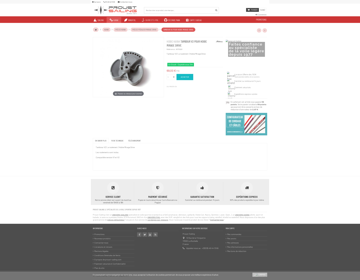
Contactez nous (217, 220)
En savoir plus (100, 140)
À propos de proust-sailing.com (107, 259)
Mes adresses (233, 242)
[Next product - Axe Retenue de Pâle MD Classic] (264, 30)
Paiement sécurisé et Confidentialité (109, 264)
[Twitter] (144, 234)
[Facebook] (139, 234)
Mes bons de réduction (236, 251)
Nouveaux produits (102, 238)
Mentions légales (101, 251)
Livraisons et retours (103, 247)
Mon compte (230, 228)
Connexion (261, 14)
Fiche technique (117, 140)
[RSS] (155, 234)
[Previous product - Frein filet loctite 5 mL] (259, 30)
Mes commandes (234, 234)
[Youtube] (150, 234)
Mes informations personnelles (240, 247)
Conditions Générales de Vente (107, 255)
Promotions (99, 234)
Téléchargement (134, 140)
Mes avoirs (231, 238)
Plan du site (99, 268)
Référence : (171, 49)
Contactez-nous (101, 242)
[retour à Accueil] (96, 29)
